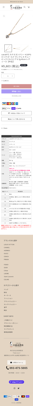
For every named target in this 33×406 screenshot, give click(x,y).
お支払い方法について (18, 113)
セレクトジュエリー (10, 304)
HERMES (7, 250)
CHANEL (7, 247)
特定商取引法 (8, 326)
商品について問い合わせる (16, 119)
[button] (4, 7)
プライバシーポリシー (11, 323)
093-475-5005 (19, 368)
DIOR (6, 267)
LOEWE (6, 273)
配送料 (5, 69)
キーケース (7, 295)
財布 (5, 292)
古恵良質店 (18, 402)
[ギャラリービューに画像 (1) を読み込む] (8, 48)
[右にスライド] (31, 49)
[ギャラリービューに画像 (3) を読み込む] (24, 48)
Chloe (6, 270)
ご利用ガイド (8, 320)
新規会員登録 (8, 332)
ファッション (8, 298)
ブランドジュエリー (10, 301)
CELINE (6, 279)
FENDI (6, 264)
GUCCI (6, 253)
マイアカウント (9, 329)
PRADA (6, 259)
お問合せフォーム (18, 362)
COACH (6, 256)
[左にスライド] (2, 49)
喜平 (5, 307)
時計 (5, 310)
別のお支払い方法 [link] (16, 95)
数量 (2, 72)
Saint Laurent (9, 276)
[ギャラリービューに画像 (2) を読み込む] (16, 48)
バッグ (6, 289)
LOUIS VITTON (9, 244)
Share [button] (5, 128)
